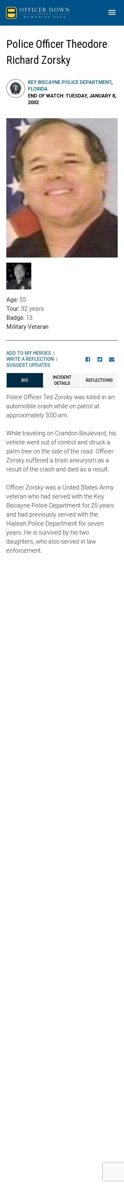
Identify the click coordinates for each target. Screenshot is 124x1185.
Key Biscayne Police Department (69, 82)
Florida (38, 89)
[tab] (25, 380)
